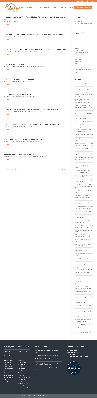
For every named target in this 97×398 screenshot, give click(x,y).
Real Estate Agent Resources (38, 66)
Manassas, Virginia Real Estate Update (19, 154)
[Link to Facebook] (87, 1)
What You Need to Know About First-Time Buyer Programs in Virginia (31, 124)
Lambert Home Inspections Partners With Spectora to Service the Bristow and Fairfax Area (84, 326)
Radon (76, 65)
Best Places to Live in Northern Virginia (19, 94)
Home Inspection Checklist (80, 272)
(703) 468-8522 (80, 1)
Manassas (29, 156)
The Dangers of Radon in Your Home (83, 305)
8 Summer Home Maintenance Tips (82, 211)
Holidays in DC (78, 118)
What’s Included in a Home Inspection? (19, 79)
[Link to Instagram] (90, 1)
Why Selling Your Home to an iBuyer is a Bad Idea (24, 139)
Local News (29, 126)
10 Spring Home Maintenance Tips (82, 230)
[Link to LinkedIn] (92, 1)
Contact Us (45, 395)
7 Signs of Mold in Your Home (81, 153)
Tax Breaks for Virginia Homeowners (83, 244)
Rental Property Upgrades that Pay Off (83, 179)
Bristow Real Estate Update (81, 239)
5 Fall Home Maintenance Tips (81, 253)
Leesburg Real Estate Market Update (83, 202)
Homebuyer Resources (31, 51)
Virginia (33, 96)
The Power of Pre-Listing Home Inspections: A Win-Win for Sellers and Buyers (35, 49)
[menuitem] (12, 7)
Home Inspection (17, 81)
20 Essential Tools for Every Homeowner (84, 277)
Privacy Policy (31, 395)
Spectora (26, 395)
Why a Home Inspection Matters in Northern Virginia (47, 355)
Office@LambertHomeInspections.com (78, 356)
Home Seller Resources (20, 51)
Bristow (77, 48)
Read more (7, 24)
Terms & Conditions (39, 395)
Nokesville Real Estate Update (81, 191)
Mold (76, 63)
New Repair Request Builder (81, 258)
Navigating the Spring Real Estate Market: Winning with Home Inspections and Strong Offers (84, 100)
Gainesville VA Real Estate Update (17, 64)
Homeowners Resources (82, 57)
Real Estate (16, 21)
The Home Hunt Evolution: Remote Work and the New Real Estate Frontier (33, 34)
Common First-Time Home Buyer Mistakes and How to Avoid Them (31, 109)
